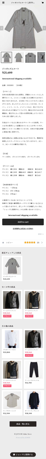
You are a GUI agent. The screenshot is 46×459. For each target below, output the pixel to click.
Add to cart (23, 222)
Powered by (20, 437)
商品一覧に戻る (23, 424)
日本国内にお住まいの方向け (23, 229)
